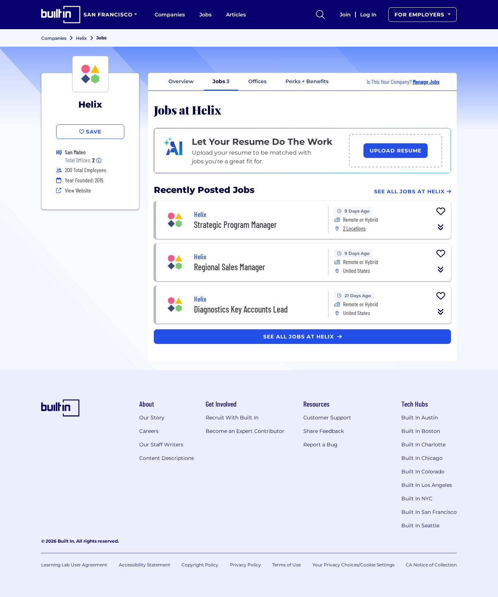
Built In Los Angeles (426, 485)
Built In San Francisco (429, 512)
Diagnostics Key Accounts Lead (241, 309)
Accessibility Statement (144, 564)
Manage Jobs (426, 81)
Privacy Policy (245, 564)
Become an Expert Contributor (245, 431)
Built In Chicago (422, 458)
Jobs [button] (221, 81)
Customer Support (327, 417)
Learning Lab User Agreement (74, 564)
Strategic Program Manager (235, 224)
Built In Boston (420, 431)
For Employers (420, 14)
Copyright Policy (200, 564)
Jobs (205, 14)
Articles (236, 14)
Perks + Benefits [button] (306, 81)
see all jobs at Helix (299, 336)
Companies (170, 14)
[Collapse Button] (440, 227)
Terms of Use (286, 564)
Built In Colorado (422, 471)
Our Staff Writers (161, 444)
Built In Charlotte (423, 444)
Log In (368, 14)
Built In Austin (419, 417)
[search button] (320, 14)
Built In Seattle (420, 525)
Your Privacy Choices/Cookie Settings (353, 564)
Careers (149, 431)
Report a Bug (320, 444)
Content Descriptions (166, 458)
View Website (78, 190)
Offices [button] (257, 81)
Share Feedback (323, 431)
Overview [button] (181, 81)
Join (345, 14)
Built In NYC (416, 498)
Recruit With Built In (232, 417)
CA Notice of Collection (431, 564)
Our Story (151, 417)
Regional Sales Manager (229, 266)
